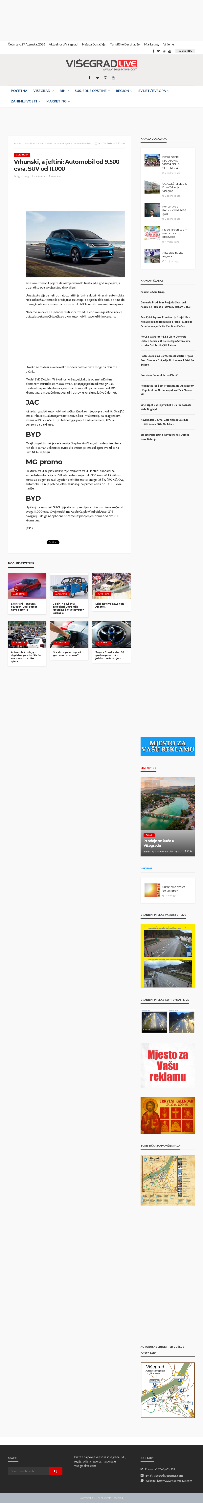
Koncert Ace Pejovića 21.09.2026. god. (174, 210)
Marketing (151, 44)
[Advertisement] (35, 20)
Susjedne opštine (91, 91)
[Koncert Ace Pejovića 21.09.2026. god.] (152, 210)
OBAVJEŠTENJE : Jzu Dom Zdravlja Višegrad (174, 187)
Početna (19, 91)
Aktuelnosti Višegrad (63, 44)
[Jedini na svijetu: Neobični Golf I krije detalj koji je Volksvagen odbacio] (69, 586)
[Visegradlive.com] (101, 65)
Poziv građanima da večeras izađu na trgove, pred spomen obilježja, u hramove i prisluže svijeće (167, 360)
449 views (56, 176)
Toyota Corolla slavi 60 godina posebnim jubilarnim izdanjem (109, 655)
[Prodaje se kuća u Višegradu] (168, 816)
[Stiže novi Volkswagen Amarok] (111, 586)
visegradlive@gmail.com (168, 1475)
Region (122, 91)
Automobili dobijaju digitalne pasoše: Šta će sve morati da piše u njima (26, 657)
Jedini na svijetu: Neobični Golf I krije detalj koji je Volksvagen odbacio (68, 608)
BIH (62, 91)
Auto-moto (22, 154)
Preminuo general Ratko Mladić (159, 375)
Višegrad (41, 91)
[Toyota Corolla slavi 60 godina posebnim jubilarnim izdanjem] (111, 634)
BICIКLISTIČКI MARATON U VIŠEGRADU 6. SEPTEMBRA (171, 162)
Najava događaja (93, 44)
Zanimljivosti (24, 101)
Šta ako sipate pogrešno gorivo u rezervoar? (68, 654)
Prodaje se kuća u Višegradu (159, 843)
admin (147, 851)
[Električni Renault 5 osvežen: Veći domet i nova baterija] (27, 586)
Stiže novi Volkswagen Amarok (109, 605)
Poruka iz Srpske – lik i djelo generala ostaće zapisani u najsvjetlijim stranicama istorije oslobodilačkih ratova (166, 341)
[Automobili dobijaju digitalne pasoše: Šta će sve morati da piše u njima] (27, 634)
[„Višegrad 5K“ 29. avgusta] (152, 256)
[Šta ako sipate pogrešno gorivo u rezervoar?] (69, 634)
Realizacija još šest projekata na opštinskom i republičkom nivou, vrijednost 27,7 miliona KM (167, 390)
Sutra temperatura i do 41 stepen (174, 888)
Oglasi (149, 835)
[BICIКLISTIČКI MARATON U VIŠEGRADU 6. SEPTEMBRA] (152, 160)
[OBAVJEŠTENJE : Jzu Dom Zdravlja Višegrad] (152, 187)
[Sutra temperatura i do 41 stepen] (152, 890)
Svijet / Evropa (152, 91)
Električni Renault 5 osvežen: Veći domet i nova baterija (24, 606)
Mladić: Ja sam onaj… (153, 291)
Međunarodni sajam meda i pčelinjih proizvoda (174, 233)
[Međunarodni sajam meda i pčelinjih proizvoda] (152, 233)
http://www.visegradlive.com (174, 1481)
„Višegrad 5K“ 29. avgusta (172, 254)
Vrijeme (168, 44)
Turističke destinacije (125, 44)
